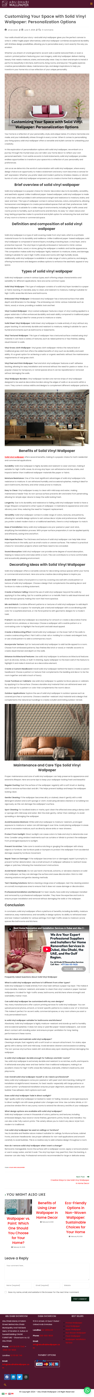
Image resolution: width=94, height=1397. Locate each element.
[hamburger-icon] (91, 4)
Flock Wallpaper (73, 1336)
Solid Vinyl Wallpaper (17, 1167)
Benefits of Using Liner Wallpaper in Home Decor (47, 1210)
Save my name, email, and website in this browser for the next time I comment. (43, 1292)
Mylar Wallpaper (73, 1329)
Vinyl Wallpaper (73, 1326)
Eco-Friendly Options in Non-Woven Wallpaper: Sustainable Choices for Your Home (75, 1217)
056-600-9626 (46, 1335)
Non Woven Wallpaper (76, 1332)
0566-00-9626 (9, 1350)
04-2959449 (47, 1330)
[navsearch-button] (5, 1385)
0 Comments (47, 30)
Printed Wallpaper (74, 1322)
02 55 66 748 (16, 1355)
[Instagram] (26, 1377)
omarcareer (13, 30)
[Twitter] (19, 1377)
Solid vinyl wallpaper (14, 457)
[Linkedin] (13, 1377)
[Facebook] (7, 1377)
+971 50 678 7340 (17, 1346)
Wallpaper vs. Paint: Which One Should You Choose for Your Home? (18, 1230)
